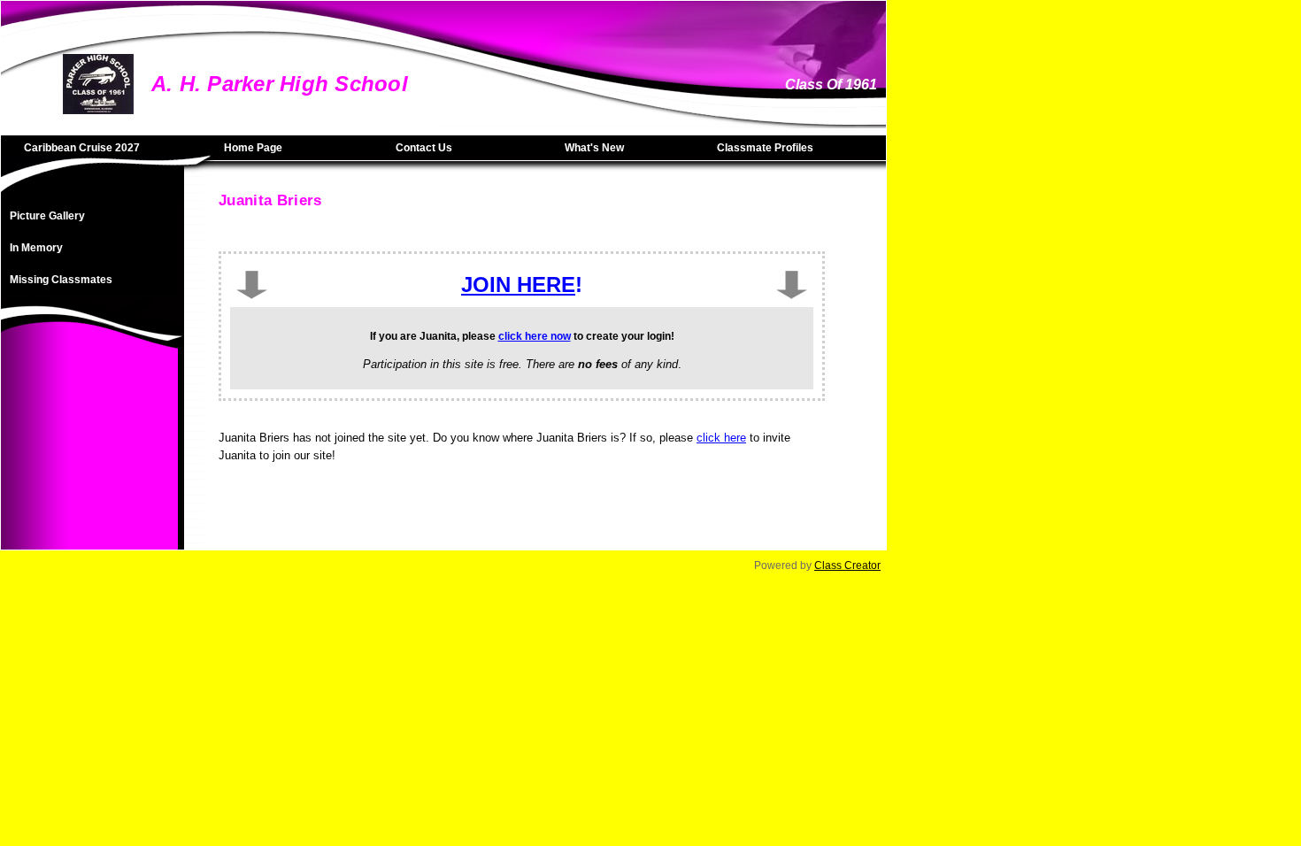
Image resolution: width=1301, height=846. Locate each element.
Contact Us (424, 148)
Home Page (253, 148)
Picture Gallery (47, 216)
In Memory (36, 248)
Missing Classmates (61, 279)
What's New (594, 148)
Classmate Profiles (765, 148)
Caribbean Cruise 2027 (82, 148)
